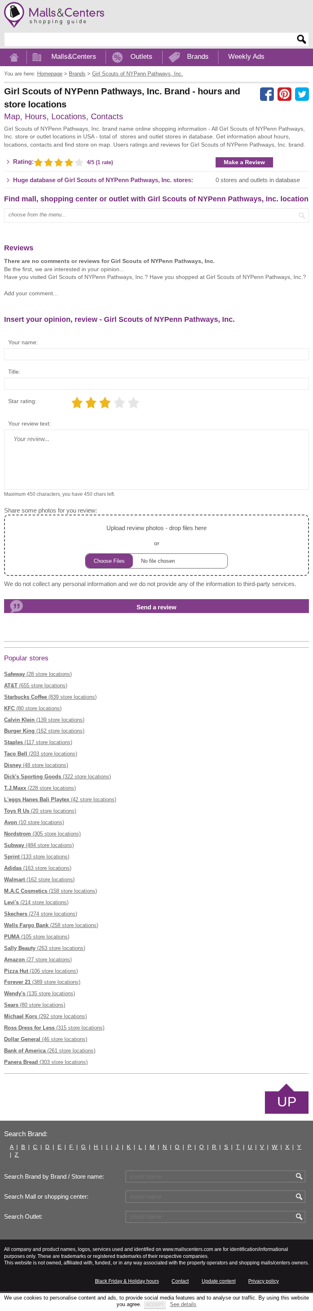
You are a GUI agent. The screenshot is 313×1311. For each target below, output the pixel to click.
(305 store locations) (42, 834)
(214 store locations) (36, 902)
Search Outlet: (23, 1216)
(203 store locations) (40, 754)
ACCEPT (155, 1304)
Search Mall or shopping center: (46, 1196)
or (156, 535)
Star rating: (22, 401)
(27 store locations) (38, 959)
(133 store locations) (36, 857)
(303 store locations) (46, 1062)
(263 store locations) (44, 948)
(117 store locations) (38, 742)
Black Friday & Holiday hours (127, 1281)
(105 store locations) (36, 937)
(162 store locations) (44, 731)
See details (183, 1304)
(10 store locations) (34, 822)
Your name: (23, 342)
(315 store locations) (54, 1028)
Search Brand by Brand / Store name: (54, 1176)
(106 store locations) (41, 971)
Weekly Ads (246, 56)
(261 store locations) (49, 1051)
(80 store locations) (33, 708)
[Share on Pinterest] (284, 94)
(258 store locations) (51, 925)
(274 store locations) (40, 914)
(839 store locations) (50, 697)
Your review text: (29, 423)
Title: (14, 371)
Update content (219, 1281)
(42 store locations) (60, 799)
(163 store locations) (37, 868)
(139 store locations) (44, 720)
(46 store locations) (45, 1039)
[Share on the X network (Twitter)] (302, 94)
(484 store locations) (39, 845)
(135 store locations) (39, 993)
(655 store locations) (35, 685)
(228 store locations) (40, 788)
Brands (198, 56)
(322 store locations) (57, 777)
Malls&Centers (73, 56)
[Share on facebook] (267, 94)
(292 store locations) (45, 1016)
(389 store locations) (42, 982)
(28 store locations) (38, 674)
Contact (180, 1281)
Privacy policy (263, 1281)
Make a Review (244, 162)
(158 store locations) (50, 891)
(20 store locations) (40, 811)
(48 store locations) (36, 765)
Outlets (141, 56)
